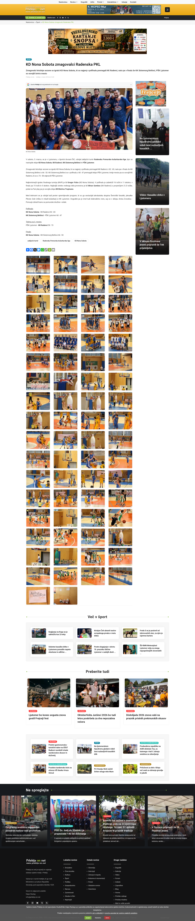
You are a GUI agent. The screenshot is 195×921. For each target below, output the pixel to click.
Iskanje (124, 2)
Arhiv (92, 2)
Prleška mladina (121, 900)
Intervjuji (91, 871)
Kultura (67, 875)
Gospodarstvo (70, 885)
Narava (67, 889)
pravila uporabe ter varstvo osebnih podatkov (121, 913)
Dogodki (84, 2)
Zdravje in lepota (94, 875)
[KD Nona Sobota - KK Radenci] (38, 264)
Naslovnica (63, 2)
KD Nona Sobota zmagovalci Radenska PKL (58, 22)
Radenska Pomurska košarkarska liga (56, 241)
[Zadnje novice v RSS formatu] (68, 18)
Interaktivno (111, 2)
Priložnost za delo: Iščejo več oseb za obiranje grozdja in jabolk (151, 770)
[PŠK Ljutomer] (120, 342)
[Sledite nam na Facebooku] (57, 18)
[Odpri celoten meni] (167, 9)
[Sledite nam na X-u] (65, 18)
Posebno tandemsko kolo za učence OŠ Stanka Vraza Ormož (60, 770)
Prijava (166, 17)
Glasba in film (70, 896)
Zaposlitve (119, 885)
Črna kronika (69, 871)
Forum (117, 878)
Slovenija (91, 868)
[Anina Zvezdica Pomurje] (38, 596)
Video (117, 875)
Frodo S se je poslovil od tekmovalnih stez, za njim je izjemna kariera (151, 633)
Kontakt (133, 2)
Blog (117, 889)
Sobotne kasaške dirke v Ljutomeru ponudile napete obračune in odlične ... (60, 649)
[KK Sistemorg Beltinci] (93, 342)
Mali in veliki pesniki (122, 903)
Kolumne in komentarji (96, 878)
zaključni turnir (33, 241)
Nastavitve (98, 918)
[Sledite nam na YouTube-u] (63, 18)
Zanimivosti (69, 893)
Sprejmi (88, 918)
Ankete (117, 882)
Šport (38, 22)
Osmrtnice (92, 889)
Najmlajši (68, 900)
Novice (73, 2)
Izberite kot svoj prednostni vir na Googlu (44, 84)
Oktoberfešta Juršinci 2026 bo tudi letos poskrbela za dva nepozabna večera (96, 718)
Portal (99, 2)
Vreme (117, 893)
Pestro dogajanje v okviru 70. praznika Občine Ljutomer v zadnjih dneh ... (105, 649)
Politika (67, 882)
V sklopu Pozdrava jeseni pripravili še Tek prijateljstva (152, 244)
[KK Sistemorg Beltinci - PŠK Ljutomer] (38, 362)
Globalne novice (94, 885)
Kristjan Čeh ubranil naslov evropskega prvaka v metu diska (105, 633)
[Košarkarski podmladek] (120, 498)
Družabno (68, 868)
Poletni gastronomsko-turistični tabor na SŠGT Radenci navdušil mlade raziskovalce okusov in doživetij (58, 750)
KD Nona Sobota (81, 241)
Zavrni (107, 918)
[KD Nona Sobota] (65, 342)
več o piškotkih (97, 913)
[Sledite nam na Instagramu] (60, 18)
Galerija (118, 871)
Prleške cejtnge (121, 896)
